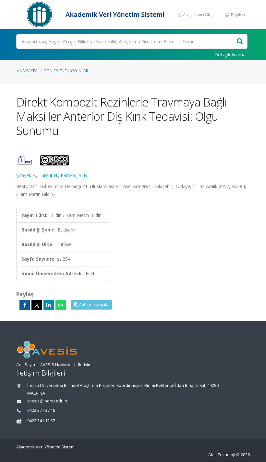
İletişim (84, 364)
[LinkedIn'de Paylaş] (48, 305)
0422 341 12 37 (41, 420)
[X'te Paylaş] (36, 305)
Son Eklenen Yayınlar (66, 70)
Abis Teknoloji (221, 454)
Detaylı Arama (230, 54)
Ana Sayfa (27, 70)
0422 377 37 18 (41, 410)
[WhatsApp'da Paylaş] (60, 305)
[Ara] (240, 41)
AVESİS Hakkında (56, 364)
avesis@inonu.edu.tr (47, 401)
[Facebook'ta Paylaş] (24, 305)
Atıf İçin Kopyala (93, 304)
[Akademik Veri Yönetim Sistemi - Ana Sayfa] (40, 14)
